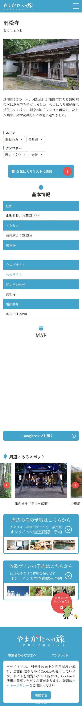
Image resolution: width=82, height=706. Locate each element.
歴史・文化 (13, 154)
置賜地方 (11, 139)
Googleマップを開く (38, 435)
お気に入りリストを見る (62, 599)
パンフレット (59, 655)
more (19, 465)
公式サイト (14, 274)
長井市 (33, 139)
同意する (41, 695)
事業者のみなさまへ (22, 655)
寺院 (34, 154)
